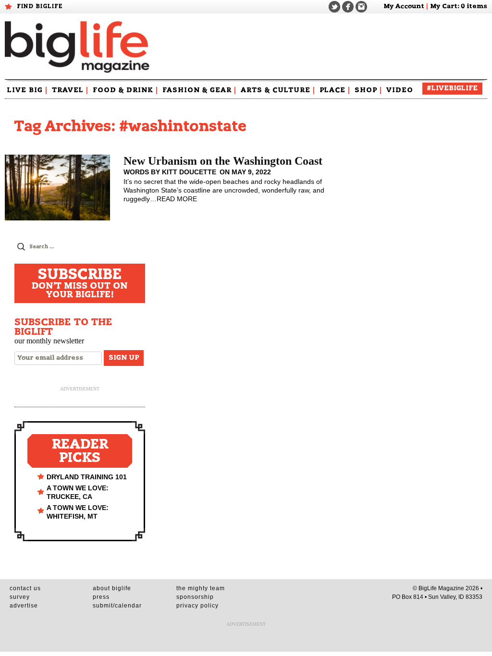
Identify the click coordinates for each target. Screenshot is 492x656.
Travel (70, 90)
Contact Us (25, 588)
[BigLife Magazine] (78, 46)
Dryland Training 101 (87, 477)
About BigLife (112, 588)
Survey (20, 597)
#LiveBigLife (452, 88)
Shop (368, 90)
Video (399, 90)
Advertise (24, 605)
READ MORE (177, 199)
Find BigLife (40, 6)
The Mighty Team (200, 588)
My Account (403, 6)
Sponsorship (195, 597)
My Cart (443, 6)
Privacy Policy (197, 605)
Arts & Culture (278, 90)
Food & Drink (125, 90)
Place (335, 90)
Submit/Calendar (117, 605)
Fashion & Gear (199, 90)
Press (101, 597)
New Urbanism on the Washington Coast (222, 161)
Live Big (27, 90)
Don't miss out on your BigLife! (80, 283)
